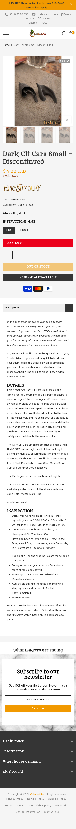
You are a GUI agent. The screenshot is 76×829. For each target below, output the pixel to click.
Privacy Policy (14, 799)
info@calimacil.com (46, 14)
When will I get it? (14, 213)
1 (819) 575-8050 (18, 14)
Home (6, 45)
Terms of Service (15, 805)
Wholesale (61, 805)
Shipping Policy (57, 799)
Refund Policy (35, 799)
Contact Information (28, 812)
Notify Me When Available (38, 277)
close (71, 4)
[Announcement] (36, 5)
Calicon (45, 18)
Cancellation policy (40, 805)
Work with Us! (52, 812)
